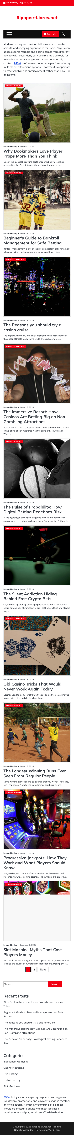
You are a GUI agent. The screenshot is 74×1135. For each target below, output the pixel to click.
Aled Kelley (11, 146)
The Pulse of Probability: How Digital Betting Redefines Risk (32, 509)
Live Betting (10, 1074)
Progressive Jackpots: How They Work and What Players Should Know (35, 862)
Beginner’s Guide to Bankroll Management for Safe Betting (32, 240)
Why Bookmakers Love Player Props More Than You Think (32, 153)
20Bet (7, 1097)
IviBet (17, 63)
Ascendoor (28, 1130)
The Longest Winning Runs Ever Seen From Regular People (34, 773)
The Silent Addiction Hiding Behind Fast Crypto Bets (30, 596)
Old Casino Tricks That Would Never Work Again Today (32, 686)
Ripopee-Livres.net (37, 17)
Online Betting (13, 86)
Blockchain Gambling (15, 1061)
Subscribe (52, 34)
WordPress (53, 1130)
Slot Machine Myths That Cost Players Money (32, 952)
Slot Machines (13, 792)
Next (43, 969)
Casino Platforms (15, 260)
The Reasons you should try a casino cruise (32, 327)
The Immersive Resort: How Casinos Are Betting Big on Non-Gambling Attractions (35, 416)
